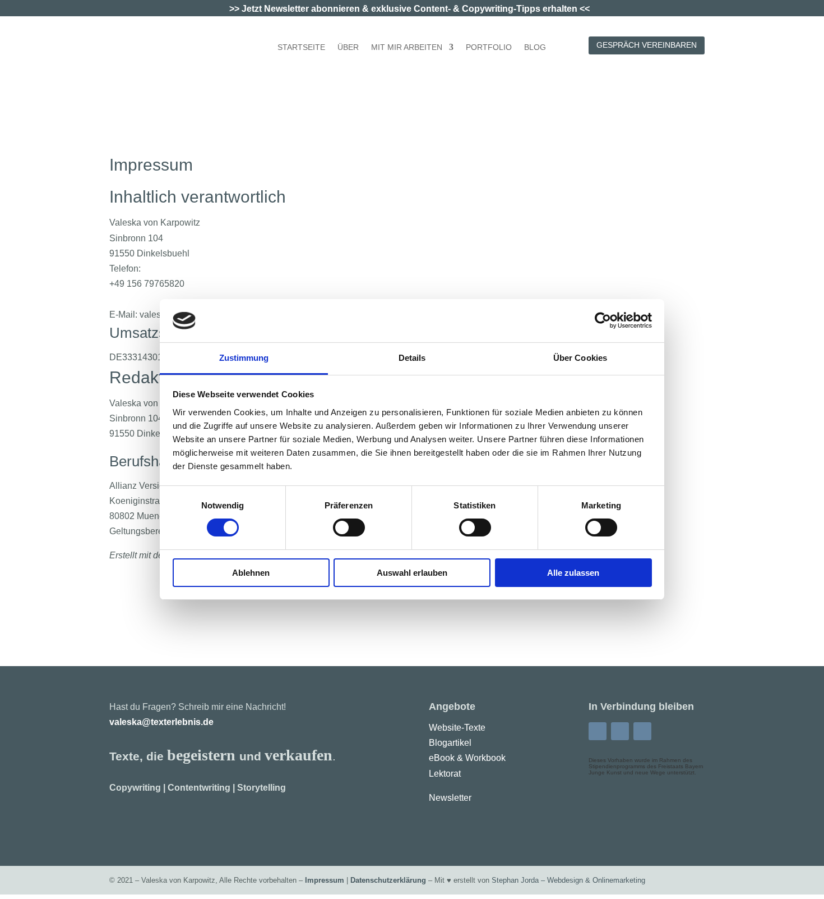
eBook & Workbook (467, 758)
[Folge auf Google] (642, 731)
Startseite (301, 47)
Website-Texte (457, 727)
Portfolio (489, 47)
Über (348, 47)
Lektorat (445, 773)
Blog (535, 47)
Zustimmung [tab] (244, 358)
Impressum (324, 880)
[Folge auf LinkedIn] (598, 731)
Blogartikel (450, 742)
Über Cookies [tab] (580, 358)
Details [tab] (412, 358)
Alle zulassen (573, 572)
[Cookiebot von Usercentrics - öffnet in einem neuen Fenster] (603, 320)
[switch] (349, 527)
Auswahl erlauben (412, 572)
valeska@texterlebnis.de (161, 722)
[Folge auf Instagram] (620, 731)
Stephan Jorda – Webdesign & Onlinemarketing (568, 880)
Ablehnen (251, 572)
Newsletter (450, 797)
